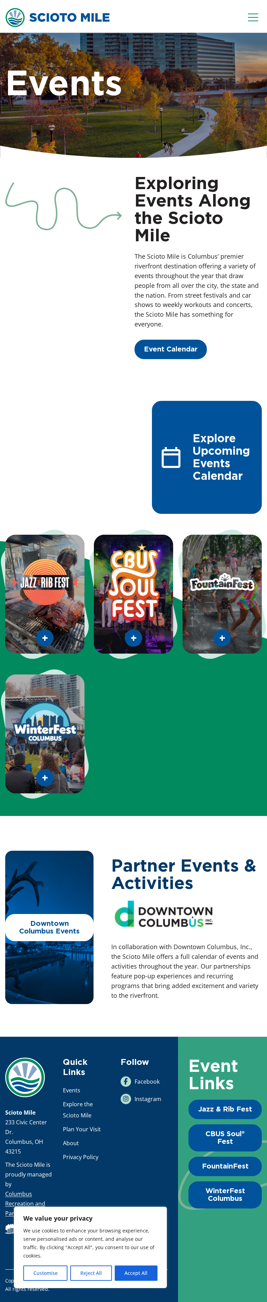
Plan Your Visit (82, 1129)
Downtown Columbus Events (49, 927)
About (71, 1143)
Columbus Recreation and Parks (25, 1203)
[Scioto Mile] (57, 17)
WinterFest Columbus (225, 1195)
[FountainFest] (222, 594)
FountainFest (225, 1166)
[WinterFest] (44, 733)
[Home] (25, 1077)
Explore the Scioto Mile (78, 1109)
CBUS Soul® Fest (225, 1138)
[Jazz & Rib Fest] (44, 594)
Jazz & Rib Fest (225, 1109)
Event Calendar (170, 349)
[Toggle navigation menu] (255, 18)
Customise (45, 1273)
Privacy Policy (80, 1157)
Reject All (91, 1273)
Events (71, 1090)
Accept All (135, 1273)
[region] (90, 1247)
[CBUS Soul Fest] (133, 594)
